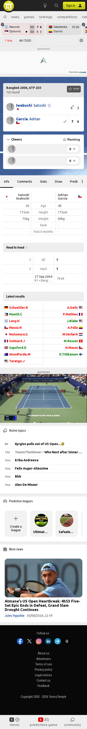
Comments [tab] (24, 181)
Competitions (67, 17)
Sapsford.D (17, 347)
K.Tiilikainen (68, 354)
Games (29, 17)
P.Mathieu (70, 314)
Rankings (45, 17)
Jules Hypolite (15, 615)
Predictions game (43, 725)
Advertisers (43, 658)
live (8, 40)
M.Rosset (71, 341)
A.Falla (73, 327)
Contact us (43, 680)
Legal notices (43, 675)
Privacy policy (43, 669)
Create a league (16, 528)
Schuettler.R (18, 307)
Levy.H (14, 321)
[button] (56, 5)
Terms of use (43, 664)
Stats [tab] (43, 181)
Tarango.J (17, 361)
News (15, 17)
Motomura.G (18, 334)
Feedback (43, 686)
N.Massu (71, 347)
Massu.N (15, 327)
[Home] (4, 16)
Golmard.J (17, 341)
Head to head (15, 247)
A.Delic (72, 307)
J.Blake (72, 321)
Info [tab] (6, 181)
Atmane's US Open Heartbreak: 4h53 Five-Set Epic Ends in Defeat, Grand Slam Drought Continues (42, 605)
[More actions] (82, 181)
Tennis (14, 725)
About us (43, 653)
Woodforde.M (19, 354)
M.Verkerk (70, 334)
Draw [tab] (58, 181)
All (25, 40)
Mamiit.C (15, 314)
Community (72, 725)
